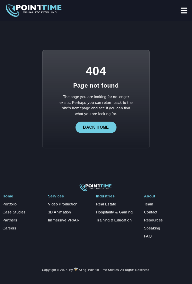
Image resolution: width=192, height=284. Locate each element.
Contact (151, 212)
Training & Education (114, 220)
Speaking (152, 228)
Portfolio (9, 204)
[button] (184, 10)
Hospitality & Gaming (114, 212)
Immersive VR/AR (64, 220)
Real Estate (106, 204)
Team (149, 204)
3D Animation (59, 212)
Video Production (62, 204)
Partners (9, 220)
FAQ (148, 236)
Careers (9, 228)
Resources (153, 220)
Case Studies (14, 212)
